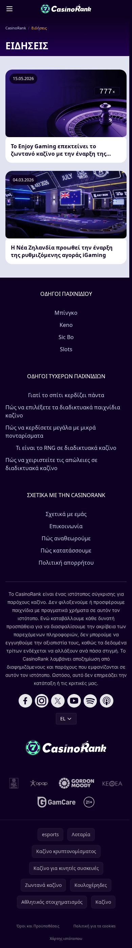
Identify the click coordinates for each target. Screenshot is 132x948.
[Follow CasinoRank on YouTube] (74, 701)
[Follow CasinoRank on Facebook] (25, 701)
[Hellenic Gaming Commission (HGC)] (14, 783)
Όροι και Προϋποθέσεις (38, 925)
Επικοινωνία (66, 526)
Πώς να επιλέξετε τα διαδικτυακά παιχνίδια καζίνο (62, 411)
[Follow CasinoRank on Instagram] (41, 701)
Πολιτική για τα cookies (94, 925)
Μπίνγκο (66, 312)
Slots (66, 349)
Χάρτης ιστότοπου (66, 938)
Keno (66, 325)
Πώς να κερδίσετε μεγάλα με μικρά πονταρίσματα (50, 431)
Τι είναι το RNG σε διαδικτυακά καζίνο (66, 448)
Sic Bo (66, 337)
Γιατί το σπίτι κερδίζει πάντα (66, 395)
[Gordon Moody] (76, 783)
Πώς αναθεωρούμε (66, 538)
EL (62, 718)
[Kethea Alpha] (112, 783)
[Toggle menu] (9, 9)
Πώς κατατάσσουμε (66, 550)
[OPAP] (39, 783)
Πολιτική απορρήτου (66, 562)
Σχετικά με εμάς (66, 514)
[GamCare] (56, 802)
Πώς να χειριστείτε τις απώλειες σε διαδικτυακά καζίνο (51, 464)
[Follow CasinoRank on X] (58, 701)
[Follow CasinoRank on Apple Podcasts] (106, 701)
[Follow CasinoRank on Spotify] (90, 701)
